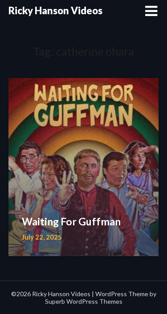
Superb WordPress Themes (83, 301)
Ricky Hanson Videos (55, 10)
